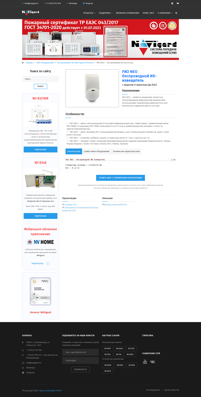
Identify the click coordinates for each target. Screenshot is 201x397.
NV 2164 (107, 354)
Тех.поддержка (153, 390)
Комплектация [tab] (73, 151)
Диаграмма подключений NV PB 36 (115, 204)
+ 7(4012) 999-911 (34, 355)
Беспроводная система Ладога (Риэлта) (75, 63)
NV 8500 (107, 365)
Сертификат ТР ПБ (70, 204)
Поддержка (105, 13)
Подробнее (40, 149)
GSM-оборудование (45, 63)
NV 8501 (120, 365)
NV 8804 (130, 354)
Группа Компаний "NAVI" (50, 390)
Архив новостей (171, 390)
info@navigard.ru (31, 3)
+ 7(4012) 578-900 (34, 350)
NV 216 (118, 354)
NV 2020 (119, 348)
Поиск (40, 86)
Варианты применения (127, 13)
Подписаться (80, 369)
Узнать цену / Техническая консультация (120, 178)
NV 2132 (131, 348)
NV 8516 (132, 365)
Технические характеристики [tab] (126, 151)
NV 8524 (107, 371)
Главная (29, 63)
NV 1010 (107, 348)
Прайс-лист (148, 13)
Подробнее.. (38, 263)
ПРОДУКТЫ (88, 13)
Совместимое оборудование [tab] (96, 151)
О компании (164, 13)
